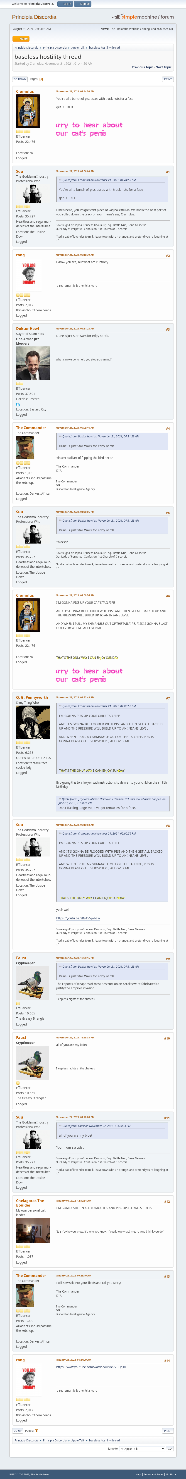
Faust (21, 957)
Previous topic (142, 67)
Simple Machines (40, 1474)
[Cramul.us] (18, 148)
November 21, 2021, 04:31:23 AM (75, 328)
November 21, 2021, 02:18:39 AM (75, 254)
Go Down (20, 79)
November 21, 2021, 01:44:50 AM (75, 91)
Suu (19, 171)
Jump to (113, 1448)
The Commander (31, 427)
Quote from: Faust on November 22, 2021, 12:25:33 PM (96, 1126)
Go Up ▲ (171, 1474)
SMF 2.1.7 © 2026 (19, 1474)
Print (168, 79)
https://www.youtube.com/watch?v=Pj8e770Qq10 (91, 1367)
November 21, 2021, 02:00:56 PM (75, 595)
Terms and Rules (153, 1474)
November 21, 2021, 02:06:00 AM (75, 171)
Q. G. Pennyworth (32, 697)
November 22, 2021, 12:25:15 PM (75, 957)
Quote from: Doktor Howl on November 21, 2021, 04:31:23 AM (100, 436)
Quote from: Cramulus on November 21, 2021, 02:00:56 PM (99, 706)
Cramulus (25, 91)
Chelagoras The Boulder (30, 1203)
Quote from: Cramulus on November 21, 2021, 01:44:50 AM (99, 180)
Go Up (18, 1430)
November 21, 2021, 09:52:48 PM (75, 697)
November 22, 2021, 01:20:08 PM (75, 1117)
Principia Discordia (34, 17)
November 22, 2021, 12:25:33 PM (75, 1037)
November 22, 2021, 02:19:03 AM (75, 824)
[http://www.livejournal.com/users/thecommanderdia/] (18, 488)
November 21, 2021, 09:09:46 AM (75, 427)
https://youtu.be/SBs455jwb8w (78, 918)
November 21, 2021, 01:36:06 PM (75, 511)
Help (138, 1474)
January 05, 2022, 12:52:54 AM (73, 1200)
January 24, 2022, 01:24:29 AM (73, 1359)
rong (20, 254)
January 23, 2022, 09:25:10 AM (73, 1275)
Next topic (163, 67)
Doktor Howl (27, 328)
